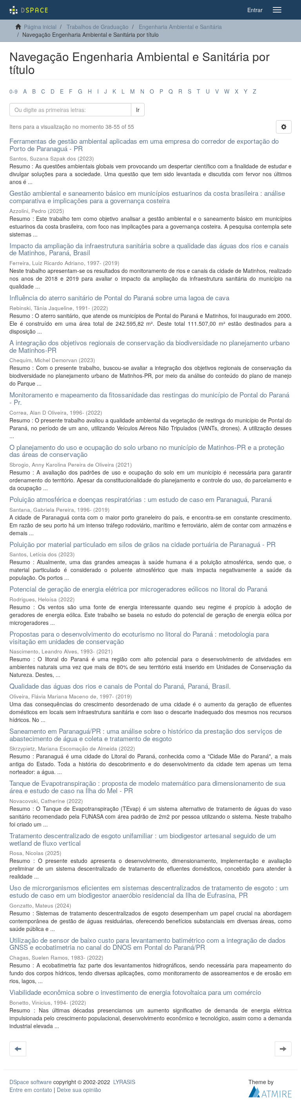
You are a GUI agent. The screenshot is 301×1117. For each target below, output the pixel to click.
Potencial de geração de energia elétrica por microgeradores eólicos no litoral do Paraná (138, 589)
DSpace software (30, 1082)
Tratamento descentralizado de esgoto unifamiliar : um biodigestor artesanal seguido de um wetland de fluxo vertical (142, 839)
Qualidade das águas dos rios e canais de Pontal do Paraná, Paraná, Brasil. (120, 686)
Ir (138, 110)
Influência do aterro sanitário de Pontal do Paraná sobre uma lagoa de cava (119, 297)
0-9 (13, 91)
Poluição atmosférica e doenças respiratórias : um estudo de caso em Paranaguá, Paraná (140, 499)
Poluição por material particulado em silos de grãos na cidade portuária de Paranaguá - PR (142, 544)
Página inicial (40, 27)
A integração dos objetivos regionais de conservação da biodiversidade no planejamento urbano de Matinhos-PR (149, 346)
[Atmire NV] (270, 1090)
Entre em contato (30, 1090)
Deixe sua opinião (79, 1090)
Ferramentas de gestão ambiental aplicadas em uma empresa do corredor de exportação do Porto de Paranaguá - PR (144, 144)
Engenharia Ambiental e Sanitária (180, 27)
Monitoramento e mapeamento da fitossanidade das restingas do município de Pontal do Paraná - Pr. (149, 398)
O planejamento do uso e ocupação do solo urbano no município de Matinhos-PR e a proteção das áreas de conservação (146, 450)
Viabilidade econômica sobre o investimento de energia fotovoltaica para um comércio (135, 992)
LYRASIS (124, 1082)
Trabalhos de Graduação (98, 27)
